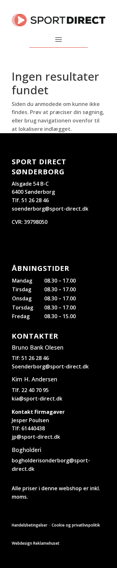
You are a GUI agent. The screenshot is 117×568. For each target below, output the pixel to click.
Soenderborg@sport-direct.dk (50, 366)
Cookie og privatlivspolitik (76, 525)
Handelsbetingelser (29, 525)
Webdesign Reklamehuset (35, 543)
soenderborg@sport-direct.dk (50, 208)
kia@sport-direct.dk (37, 398)
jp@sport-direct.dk (36, 436)
